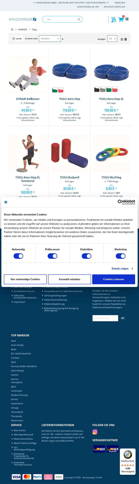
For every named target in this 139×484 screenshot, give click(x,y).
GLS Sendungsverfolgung (24, 448)
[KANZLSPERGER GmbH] (22, 19)
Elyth (13, 362)
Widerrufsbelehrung (54, 304)
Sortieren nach (31, 38)
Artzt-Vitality (17, 345)
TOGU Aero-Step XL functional (27, 179)
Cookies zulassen (113, 279)
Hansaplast (17, 382)
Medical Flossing (19, 395)
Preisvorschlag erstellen (56, 287)
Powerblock (17, 403)
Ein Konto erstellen (114, 6)
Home (12, 29)
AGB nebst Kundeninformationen (25, 296)
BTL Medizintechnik (21, 354)
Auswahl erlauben (69, 279)
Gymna (14, 379)
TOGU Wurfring (111, 177)
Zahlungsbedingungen (55, 295)
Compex (15, 358)
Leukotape (16, 391)
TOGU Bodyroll (69, 177)
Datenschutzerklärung (55, 300)
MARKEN (22, 29)
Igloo (13, 386)
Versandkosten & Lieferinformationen (63, 291)
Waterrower (17, 420)
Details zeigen (120, 268)
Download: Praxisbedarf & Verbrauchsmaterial (24, 456)
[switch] (52, 256)
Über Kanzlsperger (23, 287)
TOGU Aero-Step (69, 99)
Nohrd (14, 399)
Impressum (19, 302)
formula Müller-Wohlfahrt (24, 366)
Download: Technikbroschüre (23, 463)
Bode (13, 349)
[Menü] (134, 450)
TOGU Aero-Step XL (111, 99)
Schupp (15, 408)
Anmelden (120, 2)
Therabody (16, 416)
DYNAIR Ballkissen (27, 99)
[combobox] (62, 19)
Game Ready (17, 370)
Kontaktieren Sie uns (88, 6)
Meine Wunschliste (23, 439)
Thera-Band (17, 412)
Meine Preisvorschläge (25, 443)
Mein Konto (20, 430)
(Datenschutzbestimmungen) (107, 307)
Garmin (14, 375)
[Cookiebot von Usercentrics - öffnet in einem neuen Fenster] (120, 202)
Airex (13, 341)
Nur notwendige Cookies (25, 279)
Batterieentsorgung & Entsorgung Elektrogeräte (61, 309)
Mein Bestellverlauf (23, 435)
